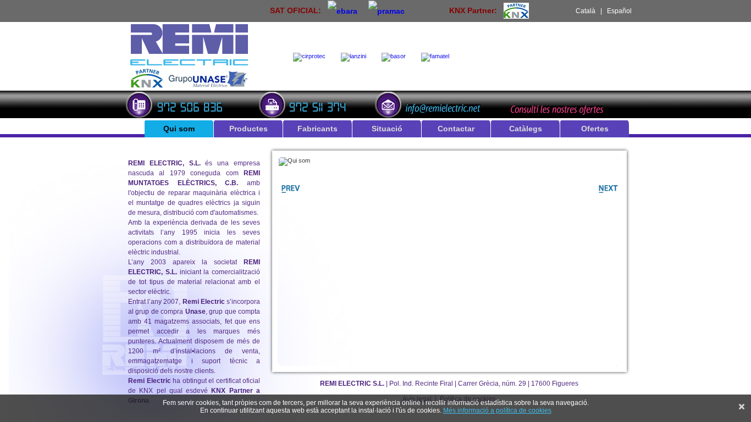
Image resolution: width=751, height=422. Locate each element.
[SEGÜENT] (606, 194)
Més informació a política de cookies (497, 410)
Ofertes (595, 128)
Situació (387, 128)
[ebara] (342, 10)
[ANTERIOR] (292, 194)
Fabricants (317, 128)
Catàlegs (525, 128)
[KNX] (516, 10)
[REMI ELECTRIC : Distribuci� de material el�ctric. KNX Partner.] (189, 86)
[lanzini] (355, 57)
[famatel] (437, 57)
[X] (741, 406)
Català (585, 11)
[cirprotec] (311, 57)
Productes (248, 128)
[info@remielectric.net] (431, 103)
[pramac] (386, 10)
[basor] (396, 57)
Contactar (456, 128)
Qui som (179, 128)
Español (619, 11)
